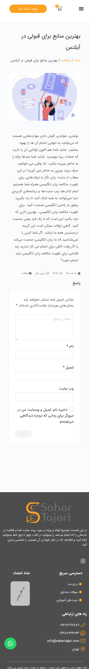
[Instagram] (83, 561)
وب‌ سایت (66, 389)
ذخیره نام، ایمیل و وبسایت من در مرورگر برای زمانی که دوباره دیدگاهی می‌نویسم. (45, 415)
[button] (81, 9)
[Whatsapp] (10, 643)
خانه (77, 60)
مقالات (65, 60)
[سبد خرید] (59, 8)
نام (70, 346)
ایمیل (68, 367)
